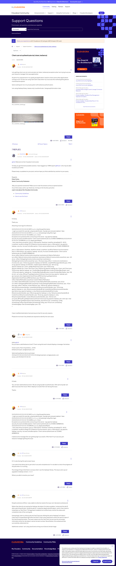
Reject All (95, 561)
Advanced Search (16, 33)
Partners (60, 6)
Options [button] (15, 50)
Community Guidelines (22, 193)
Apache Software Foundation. (52, 555)
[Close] (112, 546)
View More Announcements (89, 106)
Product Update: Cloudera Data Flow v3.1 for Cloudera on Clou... (87, 101)
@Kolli (14, 162)
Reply (68, 137)
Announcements (39, 13)
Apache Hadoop (18, 555)
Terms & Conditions (31, 553)
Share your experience (23, 41)
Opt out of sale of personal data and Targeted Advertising (70, 562)
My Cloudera (16, 549)
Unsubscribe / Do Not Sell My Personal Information (57, 553)
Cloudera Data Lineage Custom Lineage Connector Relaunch (89, 90)
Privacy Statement (102, 557)
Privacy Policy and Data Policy (41, 553)
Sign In (101, 13)
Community (46, 6)
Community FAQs (49, 542)
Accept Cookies (107, 561)
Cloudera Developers (86, 13)
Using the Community (62, 13)
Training (54, 6)
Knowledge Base (50, 549)
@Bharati (58, 165)
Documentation (37, 549)
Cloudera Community (20, 13)
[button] (70, 70)
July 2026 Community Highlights (84, 80)
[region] (87, 554)
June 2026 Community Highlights (84, 85)
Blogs (74, 13)
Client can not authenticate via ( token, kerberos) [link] (45, 46)
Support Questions (27, 46)
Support (67, 6)
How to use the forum (21, 196)
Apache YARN (20, 59)
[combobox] (54, 29)
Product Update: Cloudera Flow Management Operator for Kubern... (87, 95)
